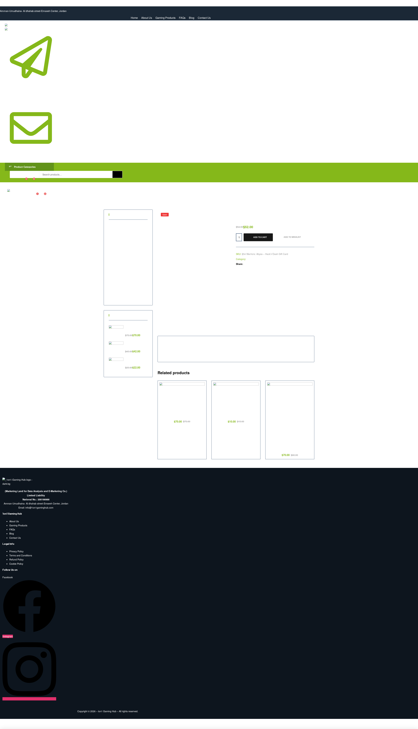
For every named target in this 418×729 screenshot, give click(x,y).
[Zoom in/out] (44, 722)
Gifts (114, 246)
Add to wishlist (292, 237)
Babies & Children (121, 224)
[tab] (167, 332)
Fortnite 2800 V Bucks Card (290, 449)
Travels (116, 290)
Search (117, 174)
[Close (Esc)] (6, 722)
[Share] (19, 722)
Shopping (117, 279)
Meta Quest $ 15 (236, 415)
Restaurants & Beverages (125, 274)
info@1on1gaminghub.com (30, 155)
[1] (24, 180)
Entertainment (119, 230)
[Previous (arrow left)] (6, 727)
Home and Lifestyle (122, 252)
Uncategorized (119, 296)
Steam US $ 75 (182, 415)
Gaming (251, 259)
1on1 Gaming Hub (9, 2)
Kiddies (116, 257)
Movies (116, 263)
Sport (115, 285)
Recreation (117, 268)
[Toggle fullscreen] (31, 722)
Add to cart (260, 237)
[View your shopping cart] (31, 180)
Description (167, 332)
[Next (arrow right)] (19, 727)
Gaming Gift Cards (121, 241)
